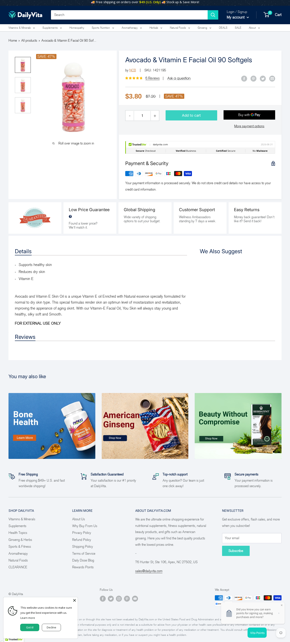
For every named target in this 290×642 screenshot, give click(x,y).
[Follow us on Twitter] (111, 598)
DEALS (223, 27)
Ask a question (179, 78)
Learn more (27, 618)
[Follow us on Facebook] (103, 598)
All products (29, 40)
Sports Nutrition (101, 27)
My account (236, 17)
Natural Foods (178, 27)
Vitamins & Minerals (19, 27)
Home (12, 40)
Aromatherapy (130, 27)
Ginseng (202, 27)
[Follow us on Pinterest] (127, 598)
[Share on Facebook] (244, 78)
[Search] (213, 15)
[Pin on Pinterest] (253, 78)
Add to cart (191, 115)
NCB (132, 70)
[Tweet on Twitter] (263, 78)
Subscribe (235, 551)
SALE (238, 27)
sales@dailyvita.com (148, 571)
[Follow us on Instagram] (119, 598)
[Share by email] (272, 78)
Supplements (50, 27)
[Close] (74, 600)
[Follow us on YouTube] (135, 598)
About (252, 27)
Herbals (153, 27)
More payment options (249, 126)
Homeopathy (76, 27)
